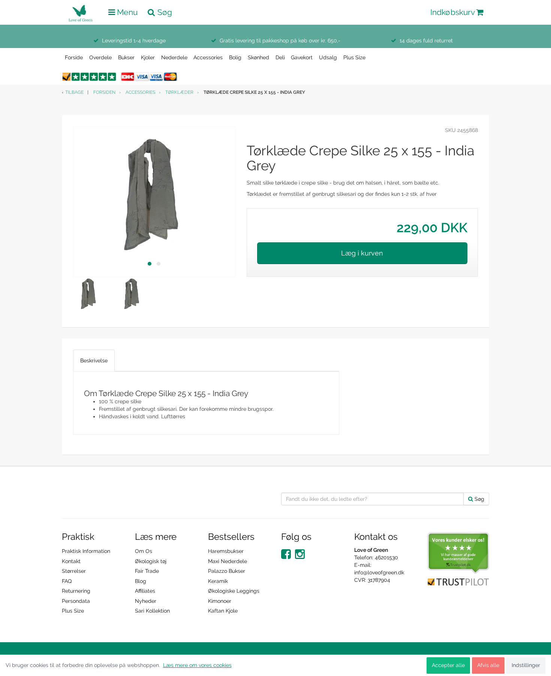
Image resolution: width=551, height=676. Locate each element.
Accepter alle (448, 665)
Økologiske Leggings (233, 591)
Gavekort (302, 57)
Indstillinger (526, 665)
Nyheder (145, 601)
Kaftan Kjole (223, 611)
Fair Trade (147, 571)
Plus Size (354, 57)
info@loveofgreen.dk (379, 572)
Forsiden (104, 92)
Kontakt (71, 561)
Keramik (218, 581)
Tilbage (74, 92)
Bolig (235, 57)
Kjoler (148, 57)
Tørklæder (179, 92)
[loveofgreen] (82, 10)
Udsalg (328, 57)
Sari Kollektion (152, 611)
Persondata (76, 601)
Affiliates (145, 591)
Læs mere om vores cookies (197, 665)
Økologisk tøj (150, 561)
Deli (280, 57)
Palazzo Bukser (226, 571)
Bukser (126, 57)
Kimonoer (219, 601)
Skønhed (258, 57)
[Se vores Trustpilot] (458, 559)
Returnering (76, 591)
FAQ (67, 581)
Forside (74, 57)
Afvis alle (488, 665)
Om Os (143, 551)
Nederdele (174, 57)
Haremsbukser (226, 551)
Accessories (208, 57)
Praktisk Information (86, 551)
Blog (140, 581)
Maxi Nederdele (227, 561)
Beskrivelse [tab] (94, 361)
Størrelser (74, 571)
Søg (478, 499)
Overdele (100, 57)
